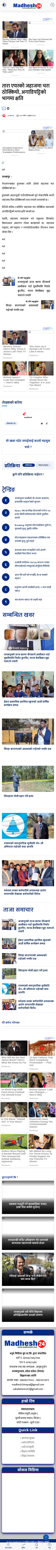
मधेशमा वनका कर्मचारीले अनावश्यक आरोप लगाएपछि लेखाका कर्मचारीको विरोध (25, 892)
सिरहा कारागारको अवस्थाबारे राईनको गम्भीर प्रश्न (27, 749)
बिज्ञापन (40, 1541)
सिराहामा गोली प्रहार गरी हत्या (18, 796)
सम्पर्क (46, 1541)
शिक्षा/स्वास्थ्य (28, 1456)
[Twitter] (42, 423)
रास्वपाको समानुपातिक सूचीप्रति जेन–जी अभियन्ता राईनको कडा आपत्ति (23, 845)
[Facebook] (47, 423)
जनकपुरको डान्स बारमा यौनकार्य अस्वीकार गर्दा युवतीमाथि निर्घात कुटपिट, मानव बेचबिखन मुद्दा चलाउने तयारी (27, 658)
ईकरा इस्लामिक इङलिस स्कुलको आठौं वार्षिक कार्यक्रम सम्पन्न (26, 703)
